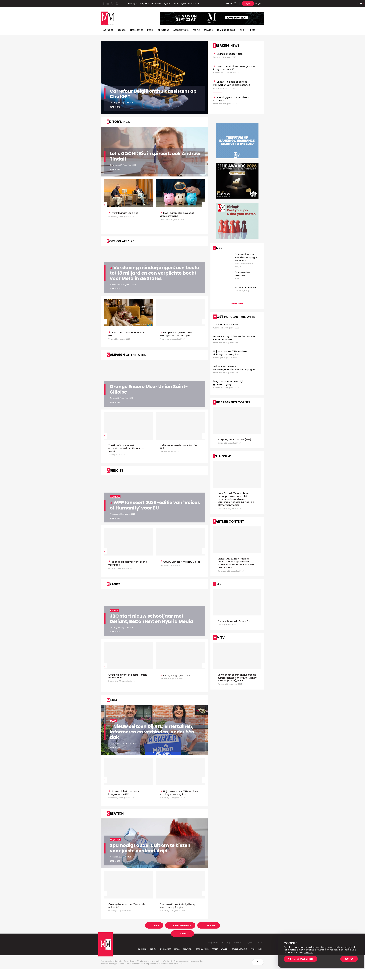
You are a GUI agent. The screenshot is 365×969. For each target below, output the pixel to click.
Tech (242, 30)
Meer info (308, 952)
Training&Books (239, 949)
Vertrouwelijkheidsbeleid (111, 961)
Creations (163, 30)
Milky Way (144, 3)
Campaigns (131, 3)
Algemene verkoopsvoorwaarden (188, 961)
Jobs (176, 3)
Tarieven (210, 925)
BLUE (252, 30)
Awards (208, 30)
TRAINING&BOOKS (226, 30)
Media (150, 30)
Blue (260, 949)
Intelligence (136, 30)
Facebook (103, 3)
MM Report (156, 3)
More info (237, 303)
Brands (121, 30)
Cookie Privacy (130, 961)
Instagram (117, 3)
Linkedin (108, 3)
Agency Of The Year (190, 3)
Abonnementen (182, 925)
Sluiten (349, 958)
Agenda (167, 3)
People (196, 30)
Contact (184, 933)
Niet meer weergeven (300, 958)
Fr (361, 3)
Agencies (108, 30)
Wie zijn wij (167, 961)
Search (229, 3)
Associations (180, 30)
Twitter (112, 3)
